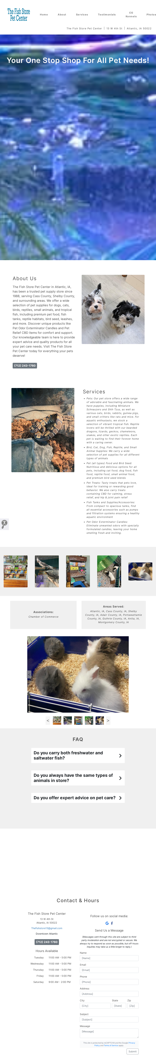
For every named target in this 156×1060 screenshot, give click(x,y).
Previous (29, 674)
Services (82, 14)
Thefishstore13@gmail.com (46, 928)
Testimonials (107, 14)
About (62, 14)
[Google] (107, 923)
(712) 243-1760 (25, 365)
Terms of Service (111, 1045)
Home (44, 14)
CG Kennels (131, 14)
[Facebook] (112, 923)
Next (127, 674)
